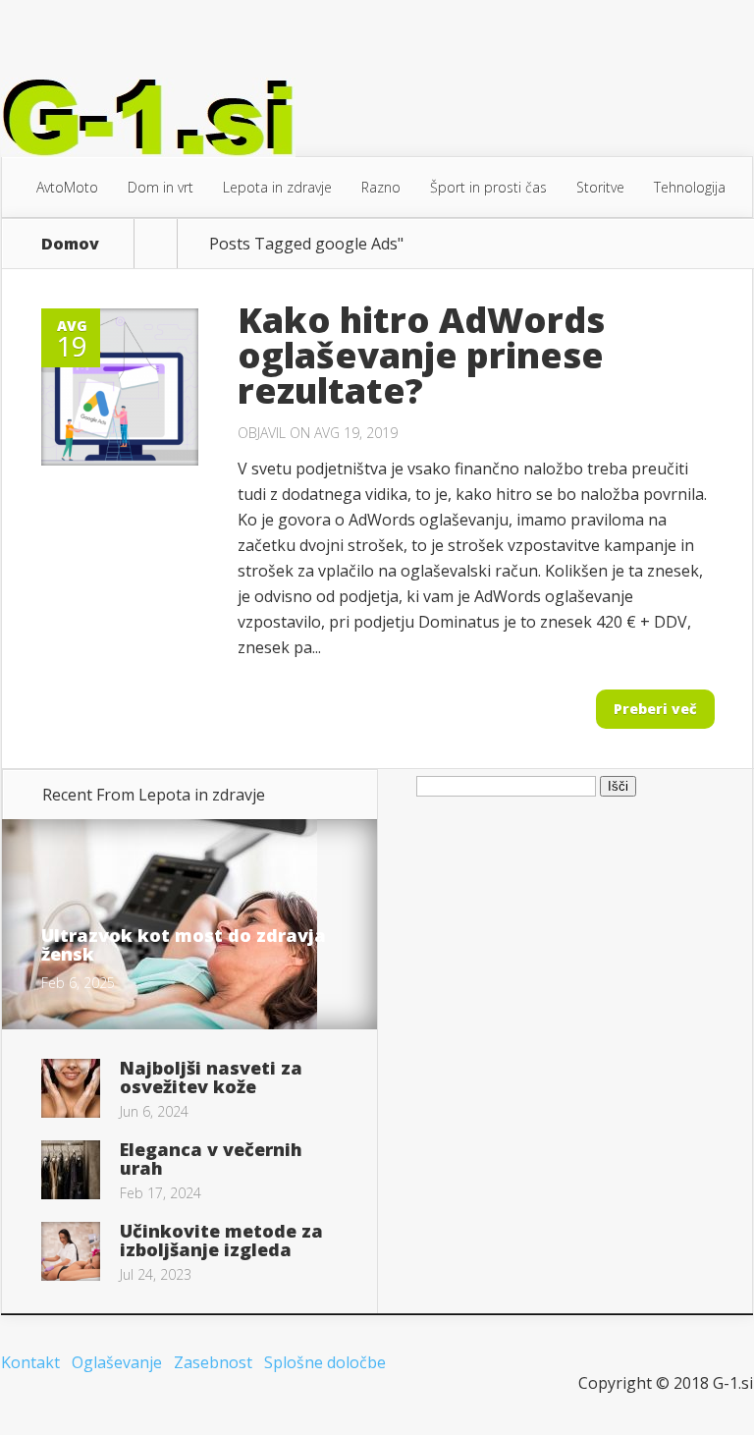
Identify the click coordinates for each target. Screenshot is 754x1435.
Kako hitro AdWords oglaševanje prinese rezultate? (421, 355)
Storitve (600, 187)
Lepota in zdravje (277, 187)
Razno (381, 187)
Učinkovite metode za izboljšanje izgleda (221, 1240)
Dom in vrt (160, 187)
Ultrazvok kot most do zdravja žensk (183, 944)
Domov (70, 243)
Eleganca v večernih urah (211, 1158)
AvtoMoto (67, 187)
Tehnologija (690, 187)
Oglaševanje (117, 1362)
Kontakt (30, 1362)
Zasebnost (213, 1362)
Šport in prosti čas (488, 187)
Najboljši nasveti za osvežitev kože (211, 1077)
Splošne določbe (325, 1362)
